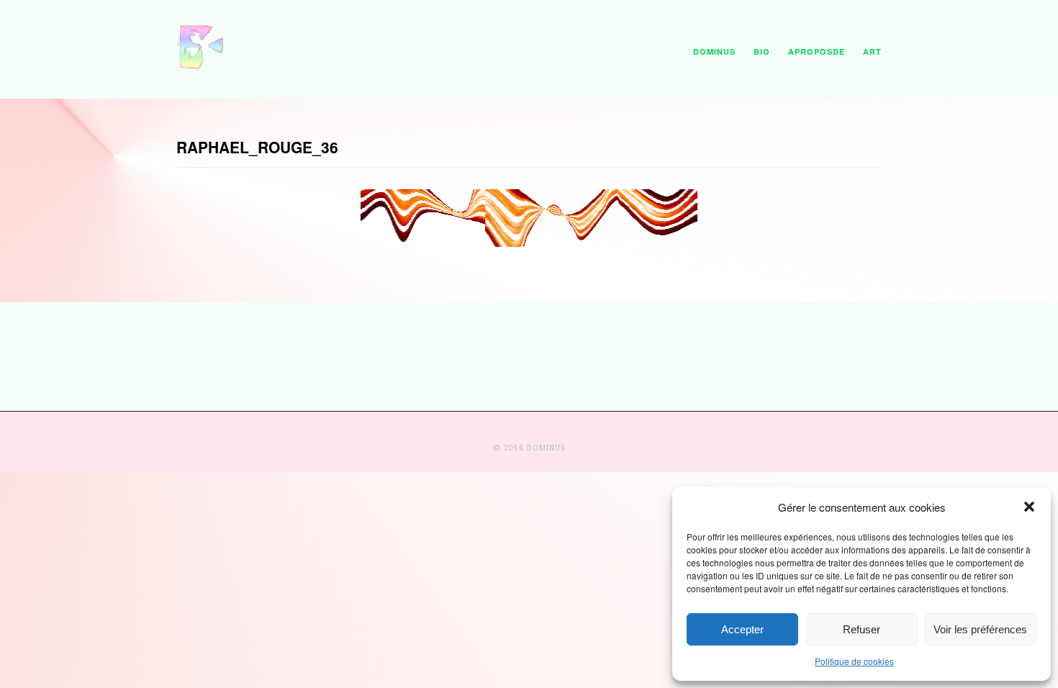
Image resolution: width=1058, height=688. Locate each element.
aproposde (816, 51)
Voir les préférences (980, 629)
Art (872, 51)
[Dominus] (201, 67)
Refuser (861, 629)
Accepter (742, 629)
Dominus (714, 51)
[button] (1029, 506)
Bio (762, 51)
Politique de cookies (854, 661)
